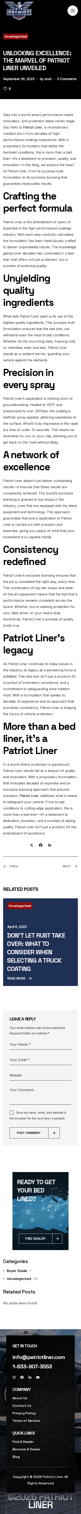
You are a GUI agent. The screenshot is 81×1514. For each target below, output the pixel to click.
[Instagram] (14, 1377)
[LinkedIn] (30, 1377)
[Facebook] (22, 1377)
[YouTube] (37, 1377)
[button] (38, 1357)
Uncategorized (15, 36)
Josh (48, 79)
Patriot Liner (32, 127)
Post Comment (29, 1133)
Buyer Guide (19, 1271)
